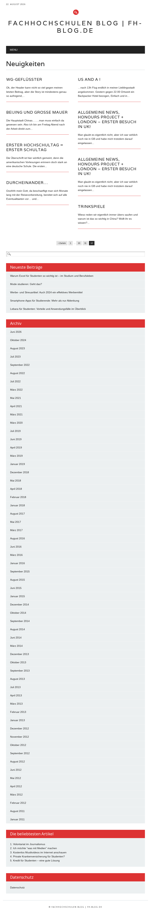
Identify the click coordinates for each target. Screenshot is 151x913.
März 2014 (16, 645)
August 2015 (17, 579)
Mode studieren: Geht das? (26, 284)
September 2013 (20, 670)
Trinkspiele (91, 206)
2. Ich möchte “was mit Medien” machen (33, 848)
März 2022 (16, 389)
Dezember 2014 (19, 604)
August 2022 (17, 373)
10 (79, 243)
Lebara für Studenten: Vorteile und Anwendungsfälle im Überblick (48, 308)
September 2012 (20, 753)
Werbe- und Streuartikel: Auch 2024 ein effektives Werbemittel (46, 292)
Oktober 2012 (18, 745)
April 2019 (16, 447)
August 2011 (17, 811)
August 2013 (17, 678)
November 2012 (19, 736)
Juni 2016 (16, 546)
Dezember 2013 (19, 654)
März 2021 (16, 414)
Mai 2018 (15, 480)
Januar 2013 (17, 720)
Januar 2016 (17, 563)
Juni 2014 (16, 637)
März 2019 (16, 455)
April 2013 (16, 695)
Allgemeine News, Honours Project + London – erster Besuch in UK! (107, 119)
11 (85, 243)
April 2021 (16, 406)
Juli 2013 (15, 687)
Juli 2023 (15, 356)
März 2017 (16, 530)
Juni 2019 (16, 439)
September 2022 (20, 364)
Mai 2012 (15, 778)
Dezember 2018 (19, 472)
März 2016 (16, 554)
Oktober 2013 (18, 662)
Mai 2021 (15, 397)
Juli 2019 (15, 431)
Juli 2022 (15, 381)
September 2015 (20, 571)
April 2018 (16, 488)
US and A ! (89, 79)
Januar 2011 (17, 819)
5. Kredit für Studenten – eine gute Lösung (35, 860)
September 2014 (20, 621)
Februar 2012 (18, 802)
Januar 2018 (17, 505)
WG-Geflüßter (24, 79)
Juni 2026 (16, 331)
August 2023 (17, 348)
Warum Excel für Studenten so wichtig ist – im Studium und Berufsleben (51, 275)
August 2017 (17, 513)
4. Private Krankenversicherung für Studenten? (37, 856)
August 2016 (17, 538)
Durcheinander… (27, 182)
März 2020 (16, 422)
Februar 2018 (18, 497)
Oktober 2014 (18, 612)
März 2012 (16, 794)
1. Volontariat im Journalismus (27, 844)
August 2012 (17, 761)
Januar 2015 (17, 596)
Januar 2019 (17, 464)
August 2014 (17, 629)
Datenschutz (17, 887)
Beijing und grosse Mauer (37, 112)
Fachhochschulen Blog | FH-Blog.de (75, 27)
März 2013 (16, 703)
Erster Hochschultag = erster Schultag (34, 147)
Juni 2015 (16, 588)
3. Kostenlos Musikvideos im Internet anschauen (38, 852)
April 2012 (16, 786)
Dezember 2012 (19, 728)
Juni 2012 (16, 769)
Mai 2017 (15, 521)
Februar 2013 (18, 711)
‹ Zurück (62, 243)
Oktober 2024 (18, 340)
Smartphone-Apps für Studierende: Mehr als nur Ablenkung (44, 300)
